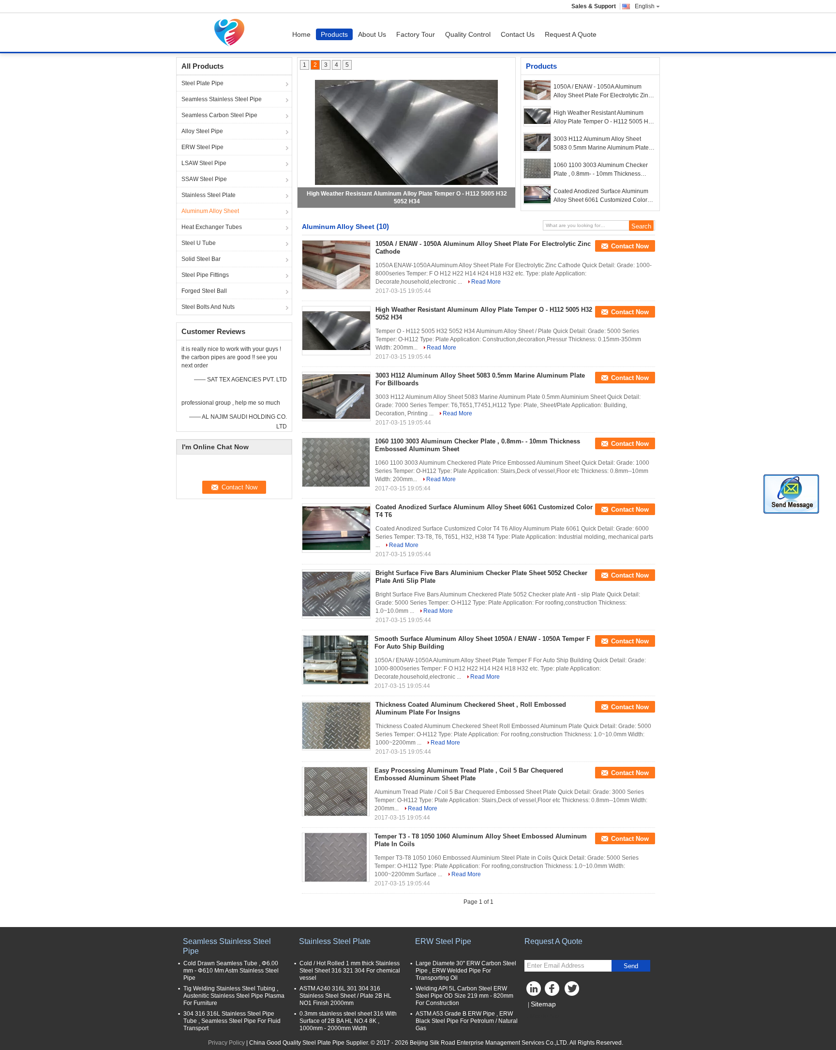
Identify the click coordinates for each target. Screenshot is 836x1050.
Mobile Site (545, 1016)
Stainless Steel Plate (208, 195)
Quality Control (468, 34)
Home (301, 34)
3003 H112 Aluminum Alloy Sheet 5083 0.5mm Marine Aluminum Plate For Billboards (601, 144)
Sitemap (543, 1004)
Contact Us (518, 34)
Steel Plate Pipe (202, 83)
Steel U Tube (198, 243)
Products (334, 34)
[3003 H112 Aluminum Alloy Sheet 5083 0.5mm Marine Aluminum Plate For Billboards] (537, 142)
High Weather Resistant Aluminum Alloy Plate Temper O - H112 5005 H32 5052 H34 (604, 117)
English (645, 6)
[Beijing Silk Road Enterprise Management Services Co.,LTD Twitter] (572, 991)
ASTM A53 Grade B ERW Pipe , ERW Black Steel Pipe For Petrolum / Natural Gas (467, 1021)
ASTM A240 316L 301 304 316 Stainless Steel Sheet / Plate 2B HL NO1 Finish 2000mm (345, 995)
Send (631, 966)
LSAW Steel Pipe (203, 163)
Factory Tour (415, 34)
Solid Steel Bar (201, 259)
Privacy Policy (226, 1042)
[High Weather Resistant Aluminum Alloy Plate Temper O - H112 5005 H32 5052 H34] (406, 132)
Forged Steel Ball (204, 291)
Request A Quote (571, 34)
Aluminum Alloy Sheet (210, 211)
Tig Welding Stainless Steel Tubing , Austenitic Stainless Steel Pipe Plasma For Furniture (233, 995)
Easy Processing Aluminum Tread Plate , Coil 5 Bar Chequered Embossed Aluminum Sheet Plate (468, 774)
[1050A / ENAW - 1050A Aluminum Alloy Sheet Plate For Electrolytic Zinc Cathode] (537, 90)
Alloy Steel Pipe (202, 131)
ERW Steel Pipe (202, 147)
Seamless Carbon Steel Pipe (219, 115)
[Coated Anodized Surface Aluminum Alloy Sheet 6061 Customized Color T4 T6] (537, 194)
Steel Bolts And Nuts (208, 307)
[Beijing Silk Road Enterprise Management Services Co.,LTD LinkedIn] (534, 991)
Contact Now (630, 246)
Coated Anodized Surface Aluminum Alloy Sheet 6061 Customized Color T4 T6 (600, 196)
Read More (486, 281)
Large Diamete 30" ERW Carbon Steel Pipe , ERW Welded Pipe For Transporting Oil (466, 970)
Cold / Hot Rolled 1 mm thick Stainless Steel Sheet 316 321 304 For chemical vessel (349, 970)
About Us (372, 34)
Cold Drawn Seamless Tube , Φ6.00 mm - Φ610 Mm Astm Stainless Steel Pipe (231, 970)
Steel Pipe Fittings (205, 275)
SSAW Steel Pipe (204, 179)
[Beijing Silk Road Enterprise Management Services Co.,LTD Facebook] (553, 991)
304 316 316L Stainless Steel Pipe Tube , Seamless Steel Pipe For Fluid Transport (232, 1021)
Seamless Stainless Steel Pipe (221, 99)
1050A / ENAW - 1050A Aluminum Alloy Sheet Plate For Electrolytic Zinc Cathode (602, 91)
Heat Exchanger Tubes (211, 227)
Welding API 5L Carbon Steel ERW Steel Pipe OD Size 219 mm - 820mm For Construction (464, 995)
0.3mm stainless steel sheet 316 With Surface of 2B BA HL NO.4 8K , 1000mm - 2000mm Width (348, 1021)
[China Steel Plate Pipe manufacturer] (231, 32)
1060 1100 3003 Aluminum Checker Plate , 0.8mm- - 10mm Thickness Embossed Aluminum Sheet (600, 170)
